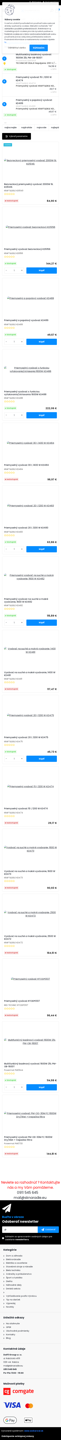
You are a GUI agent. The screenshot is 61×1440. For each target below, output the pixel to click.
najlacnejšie (11, 127)
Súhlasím (38, 47)
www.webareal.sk (33, 1430)
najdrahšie (26, 127)
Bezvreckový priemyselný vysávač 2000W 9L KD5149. (28, 185)
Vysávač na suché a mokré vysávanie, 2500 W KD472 (30, 937)
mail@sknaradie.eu (13, 1365)
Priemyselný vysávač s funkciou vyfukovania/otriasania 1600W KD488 (25, 393)
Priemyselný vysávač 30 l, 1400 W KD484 (26, 465)
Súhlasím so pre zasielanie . (28, 1238)
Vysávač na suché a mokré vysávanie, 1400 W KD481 (29, 674)
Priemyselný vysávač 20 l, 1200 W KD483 (26, 527)
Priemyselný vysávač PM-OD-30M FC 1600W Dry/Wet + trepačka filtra (28, 1138)
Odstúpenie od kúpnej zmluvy (17, 1436)
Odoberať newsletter (20, 1221)
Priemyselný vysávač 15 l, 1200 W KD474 (26, 808)
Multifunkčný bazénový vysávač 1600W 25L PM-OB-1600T (30, 1065)
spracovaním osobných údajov (33, 1236)
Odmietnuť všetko (17, 47)
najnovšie (41, 127)
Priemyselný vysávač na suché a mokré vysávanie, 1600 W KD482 (26, 600)
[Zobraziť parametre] (16, 136)
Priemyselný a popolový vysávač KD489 (26, 320)
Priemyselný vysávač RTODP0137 (22, 1001)
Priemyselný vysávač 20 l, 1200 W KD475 (26, 737)
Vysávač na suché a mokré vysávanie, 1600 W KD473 (29, 873)
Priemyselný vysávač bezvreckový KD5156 (27, 249)
